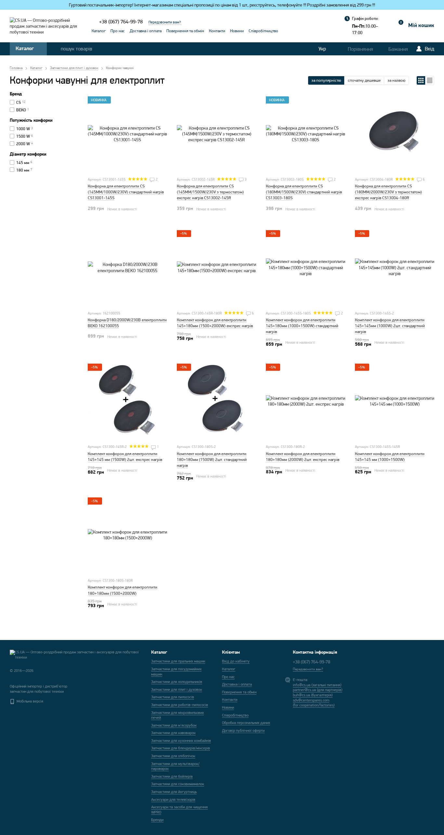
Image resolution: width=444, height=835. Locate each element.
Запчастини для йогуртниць (174, 791)
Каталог (99, 30)
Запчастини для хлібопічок (173, 756)
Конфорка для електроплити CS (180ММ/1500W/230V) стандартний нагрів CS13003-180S (304, 192)
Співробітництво (263, 30)
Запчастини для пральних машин (178, 661)
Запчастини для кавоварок (173, 733)
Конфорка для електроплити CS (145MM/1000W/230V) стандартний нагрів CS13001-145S (126, 192)
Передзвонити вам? (165, 22)
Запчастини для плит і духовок (176, 689)
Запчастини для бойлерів (172, 776)
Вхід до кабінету (236, 661)
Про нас (118, 30)
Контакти (217, 30)
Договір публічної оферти (243, 730)
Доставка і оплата (146, 30)
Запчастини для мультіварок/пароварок (175, 766)
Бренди (157, 819)
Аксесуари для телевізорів (173, 799)
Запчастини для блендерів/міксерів (180, 748)
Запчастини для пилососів (172, 697)
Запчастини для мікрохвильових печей (177, 715)
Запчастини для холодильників (176, 681)
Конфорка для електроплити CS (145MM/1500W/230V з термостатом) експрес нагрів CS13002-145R (210, 192)
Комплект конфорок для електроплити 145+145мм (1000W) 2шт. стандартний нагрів (390, 325)
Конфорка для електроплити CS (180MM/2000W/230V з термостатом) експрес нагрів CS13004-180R (388, 192)
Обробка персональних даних (246, 722)
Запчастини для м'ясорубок (174, 725)
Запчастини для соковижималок (177, 784)
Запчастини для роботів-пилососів (179, 705)
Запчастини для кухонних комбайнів (181, 740)
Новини (237, 30)
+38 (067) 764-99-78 (121, 22)
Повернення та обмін (185, 30)
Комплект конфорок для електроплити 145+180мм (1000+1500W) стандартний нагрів (302, 325)
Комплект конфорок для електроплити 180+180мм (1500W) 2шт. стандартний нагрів (212, 459)
